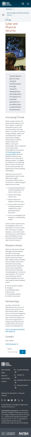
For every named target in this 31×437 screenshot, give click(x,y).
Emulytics (10, 288)
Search (9, 349)
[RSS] (22, 400)
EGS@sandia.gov (10, 344)
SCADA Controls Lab (13, 296)
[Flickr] (12, 400)
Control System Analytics (15, 286)
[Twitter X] (19, 400)
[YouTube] (9, 400)
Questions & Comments (9, 393)
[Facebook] (2, 400)
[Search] (23, 352)
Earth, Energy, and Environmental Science (18, 14)
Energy (8, 20)
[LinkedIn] (15, 400)
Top (26, 435)
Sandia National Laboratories (9, 410)
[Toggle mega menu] (28, 4)
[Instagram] (5, 400)
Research (9, 9)
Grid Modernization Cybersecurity (12, 291)
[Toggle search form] (23, 4)
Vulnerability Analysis (14, 294)
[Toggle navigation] (3, 15)
